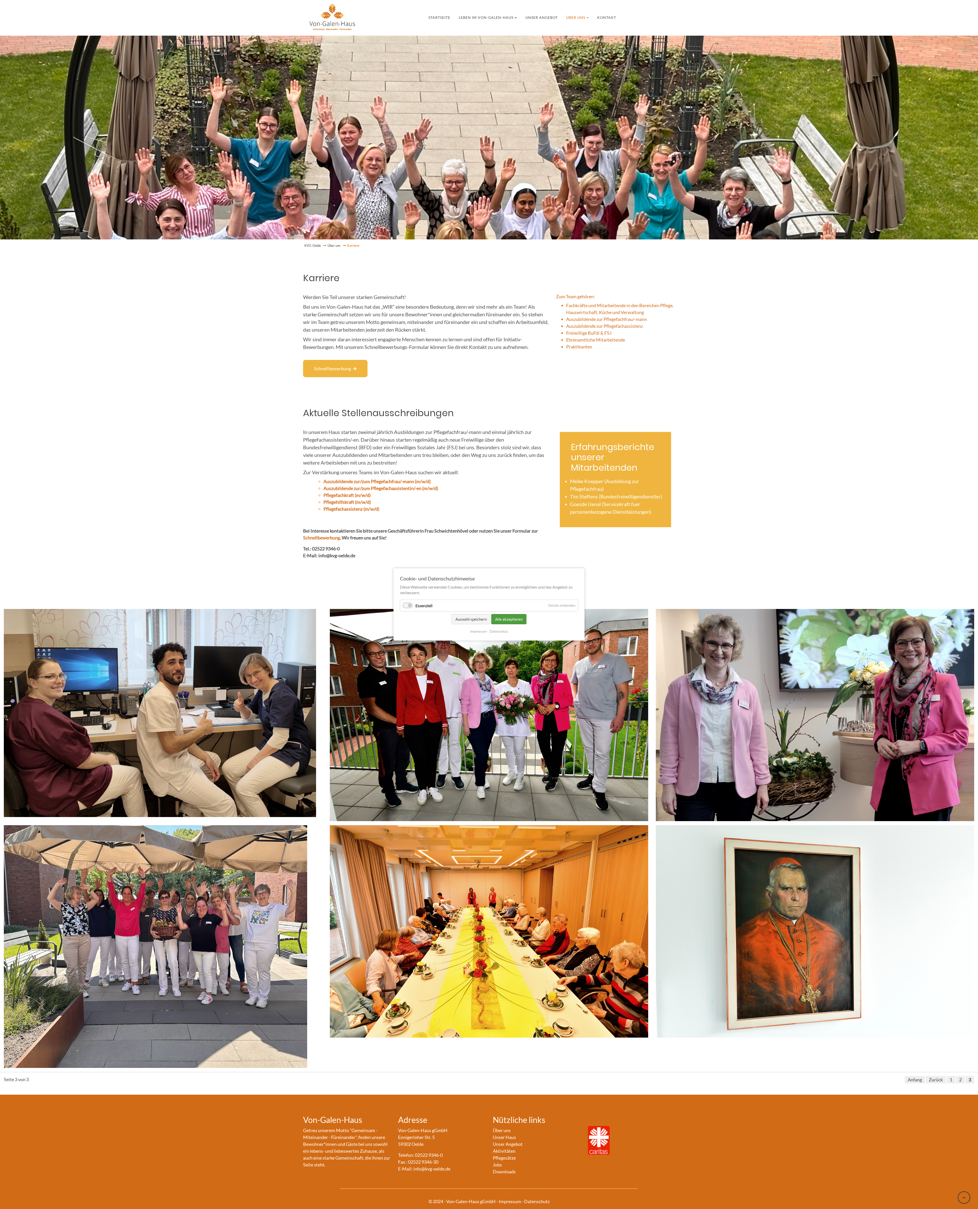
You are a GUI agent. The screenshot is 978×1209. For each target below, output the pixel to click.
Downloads (504, 1171)
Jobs (497, 1164)
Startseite (458, 16)
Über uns (564, 16)
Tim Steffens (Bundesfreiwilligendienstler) (616, 496)
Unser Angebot (537, 16)
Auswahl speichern (471, 619)
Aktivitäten (504, 1151)
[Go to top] (964, 1197)
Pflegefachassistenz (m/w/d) (351, 509)
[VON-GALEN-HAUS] (332, 15)
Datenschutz (499, 632)
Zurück (936, 1079)
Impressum (478, 632)
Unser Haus (504, 1137)
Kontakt (588, 16)
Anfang (915, 1079)
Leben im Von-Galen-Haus (493, 16)
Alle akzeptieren (509, 619)
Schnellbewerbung (332, 368)
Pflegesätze (504, 1158)
